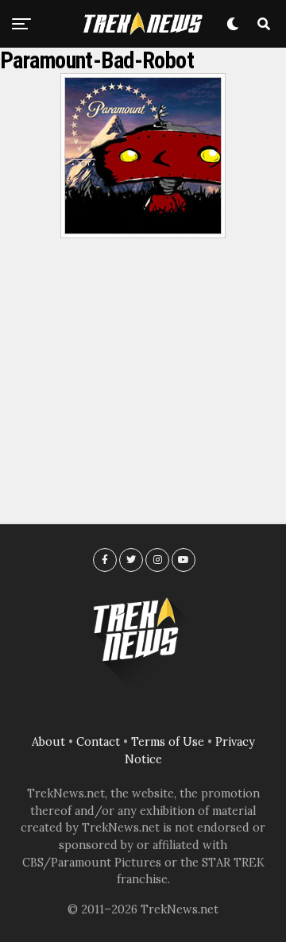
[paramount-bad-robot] (143, 233)
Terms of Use (167, 742)
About (48, 742)
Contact (98, 742)
